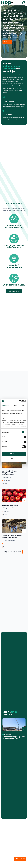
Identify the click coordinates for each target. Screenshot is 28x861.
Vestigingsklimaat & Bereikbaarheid (14, 246)
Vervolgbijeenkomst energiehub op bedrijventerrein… (9, 473)
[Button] (24, 466)
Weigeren (14, 458)
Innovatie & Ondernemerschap (14, 266)
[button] (12, 2)
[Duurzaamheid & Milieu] (14, 278)
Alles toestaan (14, 453)
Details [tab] (14, 405)
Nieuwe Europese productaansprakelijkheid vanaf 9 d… (12, 738)
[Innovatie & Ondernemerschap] (14, 258)
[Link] (14, 31)
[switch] (24, 437)
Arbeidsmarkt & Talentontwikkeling (14, 226)
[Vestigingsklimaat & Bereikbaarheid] (14, 238)
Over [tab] (23, 405)
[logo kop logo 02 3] (6, 3)
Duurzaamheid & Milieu (14, 285)
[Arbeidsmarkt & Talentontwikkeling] (14, 218)
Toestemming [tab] (5, 405)
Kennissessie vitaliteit (10, 505)
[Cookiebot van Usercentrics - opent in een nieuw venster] (19, 401)
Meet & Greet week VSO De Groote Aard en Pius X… (12, 537)
